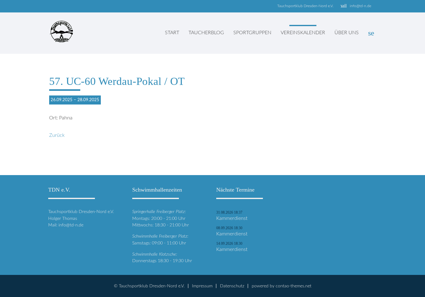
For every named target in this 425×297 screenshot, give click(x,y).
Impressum (202, 286)
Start (172, 32)
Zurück (57, 135)
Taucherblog (206, 32)
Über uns (346, 32)
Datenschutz (232, 286)
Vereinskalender (303, 32)
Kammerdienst (231, 218)
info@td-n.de (360, 6)
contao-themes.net (293, 286)
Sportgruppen (252, 32)
